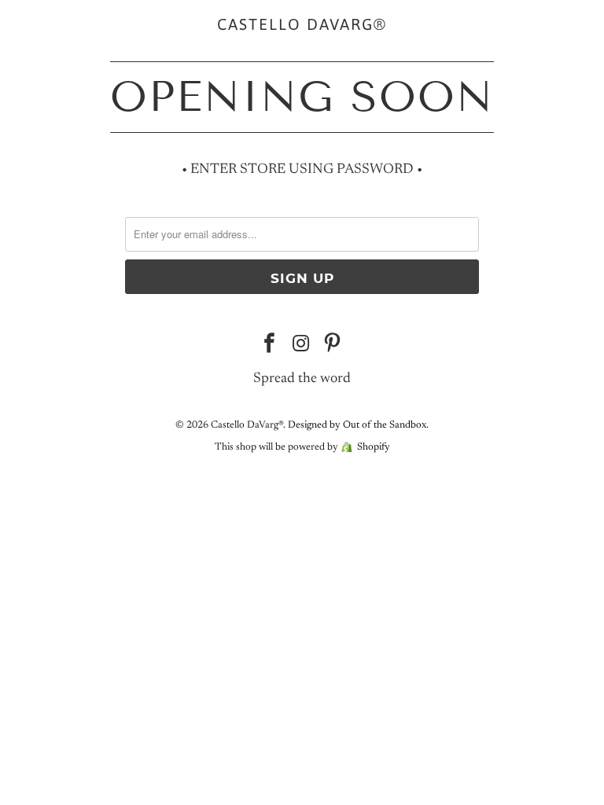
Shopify (373, 447)
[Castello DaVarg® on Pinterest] (332, 347)
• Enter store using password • (302, 170)
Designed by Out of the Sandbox (357, 425)
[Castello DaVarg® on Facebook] (269, 347)
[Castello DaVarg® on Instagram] (301, 347)
